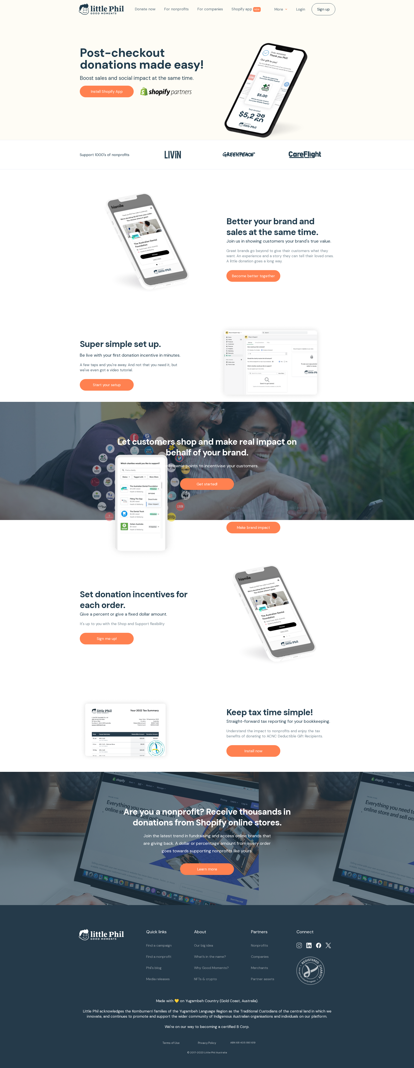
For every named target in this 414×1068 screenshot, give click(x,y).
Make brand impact (253, 527)
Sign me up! (107, 638)
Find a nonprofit (158, 956)
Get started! (207, 484)
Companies (260, 956)
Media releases (158, 979)
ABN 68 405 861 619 (243, 1042)
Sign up (323, 9)
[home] (104, 9)
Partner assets (262, 979)
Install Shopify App (107, 91)
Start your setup (107, 384)
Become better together (253, 276)
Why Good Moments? (211, 968)
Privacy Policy (207, 1043)
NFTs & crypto (205, 979)
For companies (210, 9)
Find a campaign (159, 945)
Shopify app (246, 9)
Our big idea (203, 945)
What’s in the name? (210, 956)
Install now (253, 751)
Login (300, 9)
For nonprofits (176, 9)
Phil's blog (154, 968)
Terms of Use (171, 1043)
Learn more (207, 869)
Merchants (259, 968)
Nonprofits (259, 945)
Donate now (145, 9)
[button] (281, 9)
